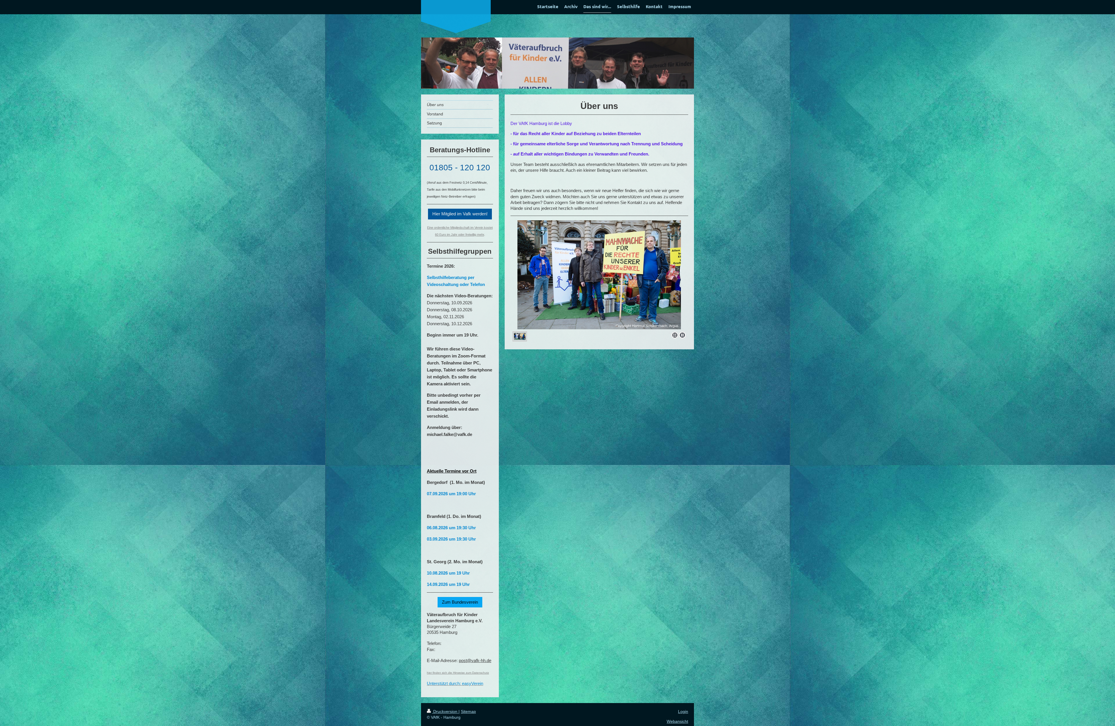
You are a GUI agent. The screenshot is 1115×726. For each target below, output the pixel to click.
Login (683, 711)
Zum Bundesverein (460, 602)
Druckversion (445, 711)
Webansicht (677, 721)
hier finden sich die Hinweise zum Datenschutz (458, 672)
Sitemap (468, 711)
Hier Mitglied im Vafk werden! (460, 213)
